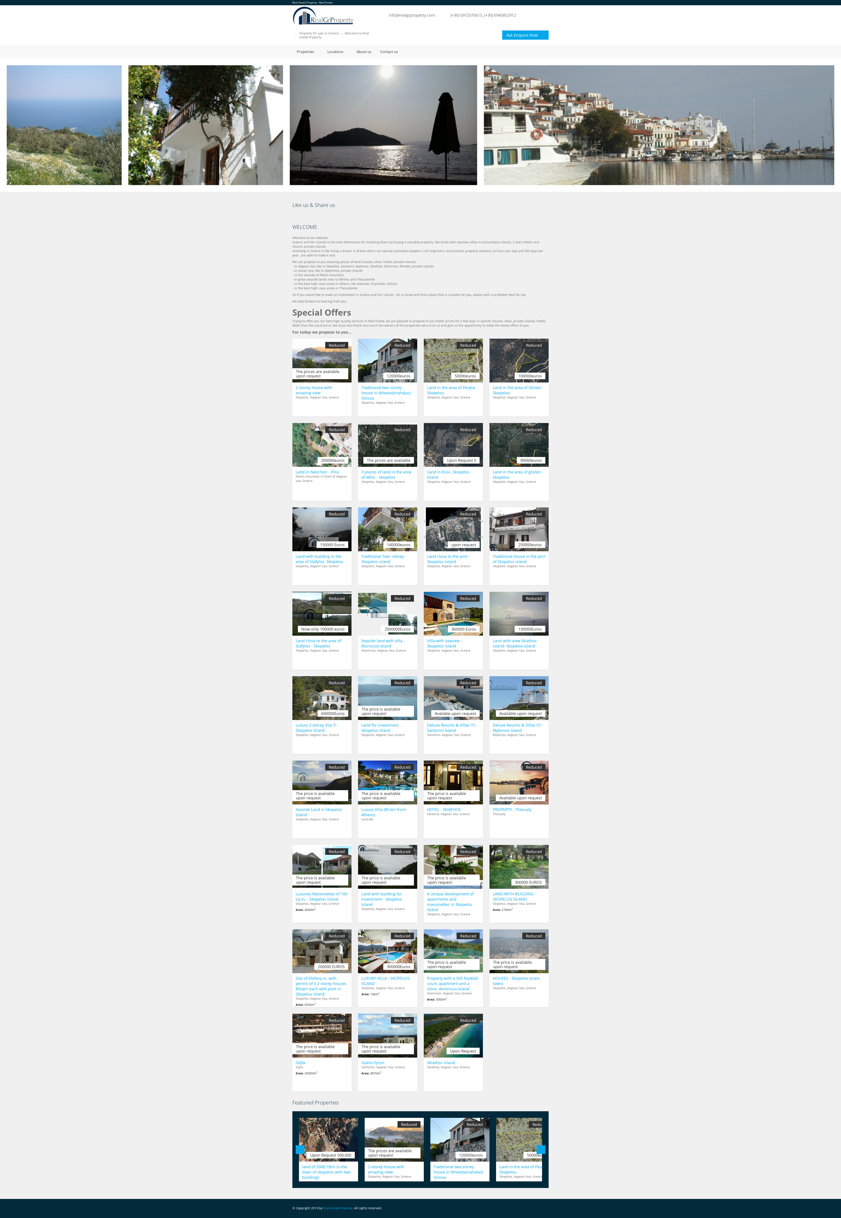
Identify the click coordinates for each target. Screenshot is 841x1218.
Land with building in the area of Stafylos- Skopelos (319, 559)
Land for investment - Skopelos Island (381, 727)
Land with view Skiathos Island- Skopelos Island (515, 643)
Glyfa (300, 1062)
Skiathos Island (441, 1062)
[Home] (323, 15)
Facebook (547, 1208)
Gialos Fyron (372, 1062)
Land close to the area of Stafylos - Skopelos (318, 643)
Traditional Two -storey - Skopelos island (383, 559)
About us (364, 51)
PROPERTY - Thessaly (512, 809)
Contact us (389, 51)
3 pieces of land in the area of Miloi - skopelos (386, 474)
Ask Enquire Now (522, 35)
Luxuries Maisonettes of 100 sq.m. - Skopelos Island (321, 896)
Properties (305, 51)
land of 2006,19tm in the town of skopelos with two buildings (326, 1172)
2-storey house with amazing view (314, 390)
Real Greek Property (337, 1208)
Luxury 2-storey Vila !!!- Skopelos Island (316, 727)
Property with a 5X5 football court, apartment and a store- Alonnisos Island (452, 983)
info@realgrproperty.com (412, 15)
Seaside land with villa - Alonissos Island (383, 643)
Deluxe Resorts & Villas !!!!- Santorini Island (451, 727)
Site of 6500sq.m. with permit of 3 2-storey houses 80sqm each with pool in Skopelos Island (321, 986)
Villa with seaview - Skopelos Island (444, 643)
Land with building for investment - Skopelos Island (381, 899)
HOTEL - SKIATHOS (444, 809)
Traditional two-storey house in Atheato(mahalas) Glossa (386, 393)
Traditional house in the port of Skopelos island (519, 559)
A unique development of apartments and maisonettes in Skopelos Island (450, 901)
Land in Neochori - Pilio (317, 472)
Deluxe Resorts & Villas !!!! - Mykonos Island (518, 727)
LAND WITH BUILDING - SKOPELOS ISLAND (514, 896)
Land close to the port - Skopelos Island (448, 559)
